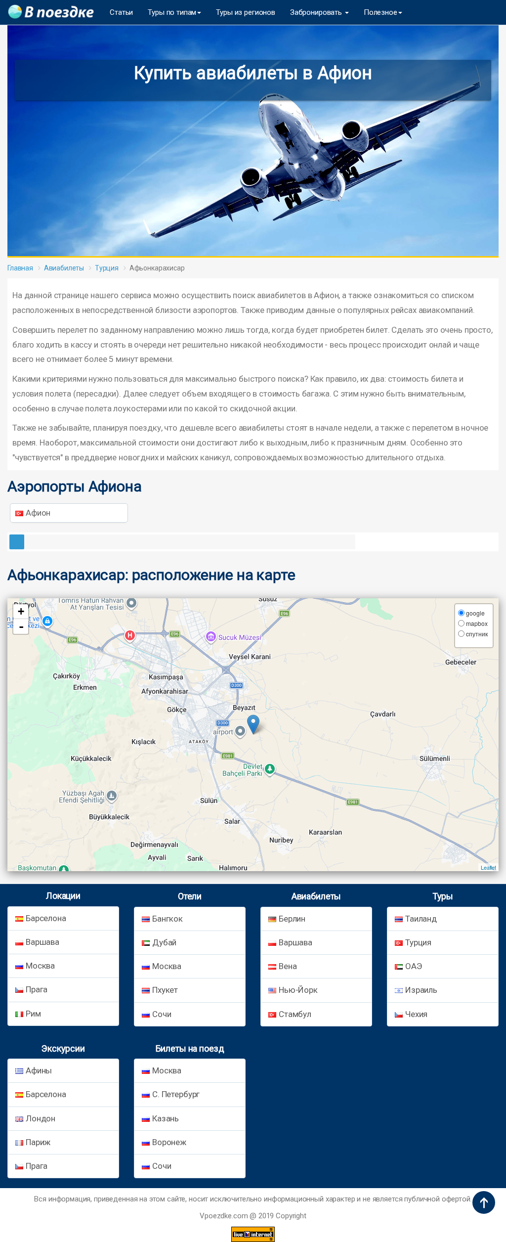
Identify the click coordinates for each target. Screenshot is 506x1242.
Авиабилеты (64, 268)
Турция (107, 268)
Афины (39, 1070)
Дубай (164, 942)
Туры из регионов (245, 12)
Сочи (161, 1014)
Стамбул (295, 1014)
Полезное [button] (380, 12)
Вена (287, 966)
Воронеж (169, 1142)
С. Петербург (176, 1094)
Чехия (416, 1014)
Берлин (292, 919)
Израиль (421, 990)
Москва (40, 966)
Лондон (40, 1118)
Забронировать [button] (317, 12)
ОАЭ (413, 966)
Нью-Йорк (298, 990)
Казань (165, 1118)
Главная (20, 268)
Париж (38, 1142)
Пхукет (165, 990)
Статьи (121, 12)
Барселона (46, 918)
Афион (38, 513)
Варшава (42, 942)
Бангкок (167, 919)
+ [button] (21, 611)
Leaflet (488, 867)
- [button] (21, 626)
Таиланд (421, 919)
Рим (33, 1014)
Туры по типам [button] (172, 12)
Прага (36, 989)
